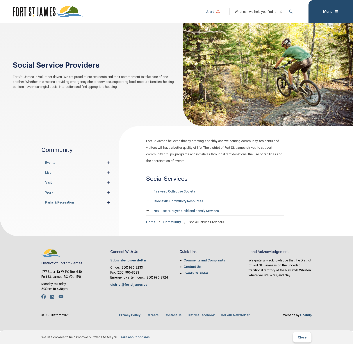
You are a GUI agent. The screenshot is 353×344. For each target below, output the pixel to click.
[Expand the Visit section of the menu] (108, 182)
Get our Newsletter (235, 315)
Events (50, 163)
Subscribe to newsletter (128, 260)
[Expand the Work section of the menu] (108, 192)
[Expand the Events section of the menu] (108, 162)
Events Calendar (196, 273)
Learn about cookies (134, 337)
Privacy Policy (129, 315)
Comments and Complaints (204, 260)
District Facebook (201, 315)
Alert (210, 12)
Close (302, 337)
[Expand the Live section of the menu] (108, 172)
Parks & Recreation (59, 202)
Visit (48, 182)
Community (172, 222)
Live (48, 172)
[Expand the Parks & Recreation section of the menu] (108, 202)
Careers (152, 315)
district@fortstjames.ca (128, 284)
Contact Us (192, 267)
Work (49, 192)
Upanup (306, 315)
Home (150, 222)
